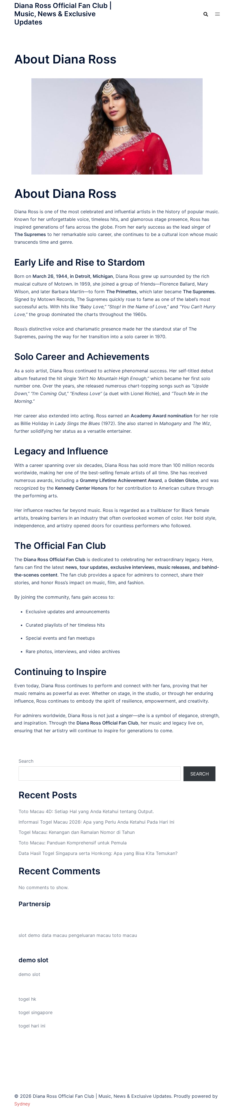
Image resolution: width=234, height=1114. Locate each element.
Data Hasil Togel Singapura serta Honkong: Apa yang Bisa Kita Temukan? (98, 853)
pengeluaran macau (89, 935)
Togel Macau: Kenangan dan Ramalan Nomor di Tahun (77, 832)
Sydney (22, 1104)
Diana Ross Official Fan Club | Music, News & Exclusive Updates (63, 13)
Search (26, 761)
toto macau (124, 935)
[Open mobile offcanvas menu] (217, 14)
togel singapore (36, 1012)
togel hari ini (32, 1026)
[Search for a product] (205, 14)
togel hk (27, 999)
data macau (54, 935)
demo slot (29, 974)
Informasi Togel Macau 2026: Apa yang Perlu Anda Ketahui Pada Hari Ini (96, 822)
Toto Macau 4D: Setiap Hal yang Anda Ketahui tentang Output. (86, 811)
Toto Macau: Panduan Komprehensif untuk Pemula (73, 843)
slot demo (29, 935)
